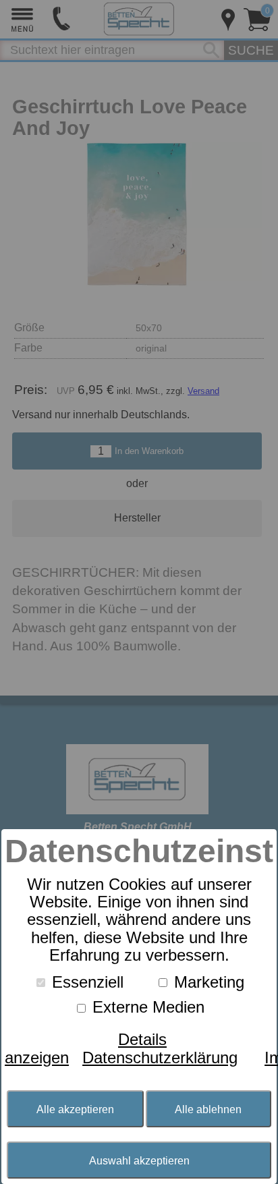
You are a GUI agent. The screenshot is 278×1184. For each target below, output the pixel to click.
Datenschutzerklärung (160, 1057)
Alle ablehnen (208, 1109)
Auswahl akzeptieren (139, 1160)
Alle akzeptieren (75, 1109)
